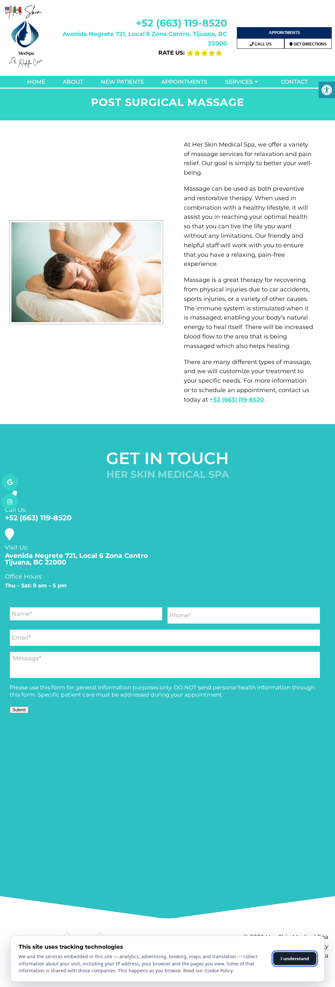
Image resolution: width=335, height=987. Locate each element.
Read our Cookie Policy (207, 970)
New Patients (122, 81)
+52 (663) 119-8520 (181, 23)
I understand (295, 958)
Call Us (263, 44)
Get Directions (309, 44)
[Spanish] (17, 9)
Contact (294, 81)
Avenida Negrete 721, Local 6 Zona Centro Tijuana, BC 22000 (76, 558)
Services (239, 81)
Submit (19, 709)
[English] (9, 9)
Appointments (284, 32)
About (73, 81)
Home (36, 81)
